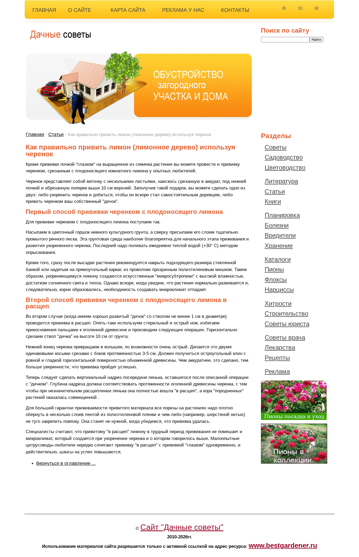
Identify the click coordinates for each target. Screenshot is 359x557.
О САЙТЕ (79, 10)
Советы (275, 147)
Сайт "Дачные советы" (181, 527)
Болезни (277, 225)
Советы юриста (287, 323)
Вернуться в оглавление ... (66, 463)
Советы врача (285, 337)
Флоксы (276, 279)
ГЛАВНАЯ (44, 10)
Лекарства (280, 347)
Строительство (286, 313)
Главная (35, 134)
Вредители (280, 235)
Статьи (56, 134)
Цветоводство (285, 167)
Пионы (274, 269)
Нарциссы (279, 289)
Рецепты (277, 357)
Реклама (277, 371)
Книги (273, 201)
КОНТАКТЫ (235, 10)
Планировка (282, 215)
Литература (281, 181)
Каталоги (278, 259)
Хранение (279, 245)
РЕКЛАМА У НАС (183, 10)
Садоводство (284, 157)
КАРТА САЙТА (128, 10)
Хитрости (278, 303)
